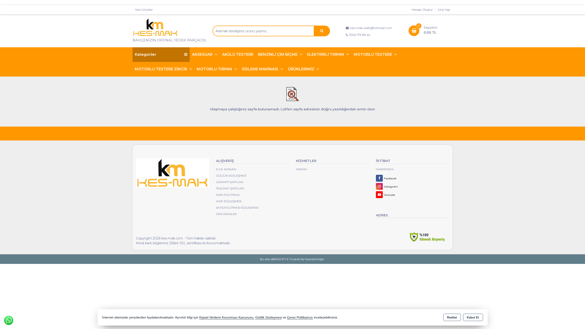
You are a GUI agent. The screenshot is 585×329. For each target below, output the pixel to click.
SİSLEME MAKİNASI (260, 69)
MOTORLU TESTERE (373, 54)
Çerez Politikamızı (300, 317)
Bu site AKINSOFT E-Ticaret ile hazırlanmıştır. (292, 259)
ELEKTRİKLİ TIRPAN (326, 54)
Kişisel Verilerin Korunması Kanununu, (226, 317)
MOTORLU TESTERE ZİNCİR (161, 69)
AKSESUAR (202, 54)
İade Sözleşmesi (229, 201)
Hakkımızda (385, 169)
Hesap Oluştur (422, 9)
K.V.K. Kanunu (226, 169)
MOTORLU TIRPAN (215, 69)
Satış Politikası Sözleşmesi (237, 207)
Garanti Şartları (229, 182)
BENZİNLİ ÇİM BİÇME (278, 54)
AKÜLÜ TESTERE (237, 54)
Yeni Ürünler (226, 214)
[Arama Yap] (322, 31)
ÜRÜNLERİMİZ (301, 69)
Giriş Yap (444, 9)
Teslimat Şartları (230, 188)
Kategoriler (145, 54)
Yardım (301, 169)
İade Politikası (227, 194)
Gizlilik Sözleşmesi (231, 175)
